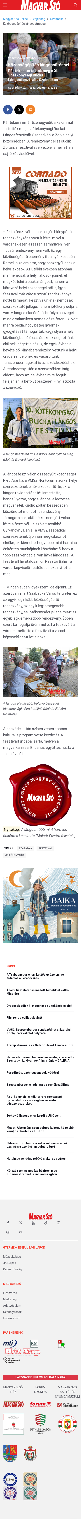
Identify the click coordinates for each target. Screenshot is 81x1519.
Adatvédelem (12, 1306)
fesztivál (45, 848)
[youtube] (33, 1223)
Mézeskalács (12, 1257)
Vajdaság (39, 19)
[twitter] (20, 1223)
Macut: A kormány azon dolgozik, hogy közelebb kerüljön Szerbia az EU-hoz (40, 1129)
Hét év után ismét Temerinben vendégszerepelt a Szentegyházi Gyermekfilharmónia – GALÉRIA (40, 1059)
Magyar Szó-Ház (13, 1389)
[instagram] (58, 1223)
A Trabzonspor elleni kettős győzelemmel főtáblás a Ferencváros (36, 976)
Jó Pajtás (9, 1263)
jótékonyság (14, 855)
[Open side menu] (5, 5)
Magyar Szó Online (15, 19)
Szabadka (57, 19)
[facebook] (8, 1223)
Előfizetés (10, 1293)
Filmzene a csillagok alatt (24, 1017)
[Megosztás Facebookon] (8, 109)
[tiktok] (46, 1223)
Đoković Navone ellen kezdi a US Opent (34, 1115)
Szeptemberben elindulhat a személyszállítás (38, 1084)
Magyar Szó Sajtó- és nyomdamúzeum (67, 1392)
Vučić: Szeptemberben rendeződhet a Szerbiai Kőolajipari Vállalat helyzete (39, 1031)
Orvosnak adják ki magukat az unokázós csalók (39, 1005)
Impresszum (11, 1318)
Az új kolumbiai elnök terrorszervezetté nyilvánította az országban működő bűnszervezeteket (34, 1100)
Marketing (10, 1299)
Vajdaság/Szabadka (22, 57)
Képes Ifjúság (12, 1269)
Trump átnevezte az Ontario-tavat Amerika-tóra (40, 1045)
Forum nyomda (40, 1389)
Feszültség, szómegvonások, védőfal (33, 1072)
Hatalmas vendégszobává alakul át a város (36, 1158)
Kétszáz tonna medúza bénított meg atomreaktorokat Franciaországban (32, 1172)
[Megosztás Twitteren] (19, 109)
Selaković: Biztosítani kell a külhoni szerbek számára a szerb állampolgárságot (37, 1145)
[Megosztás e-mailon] (30, 109)
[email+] (20, 1232)
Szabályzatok (12, 1312)
